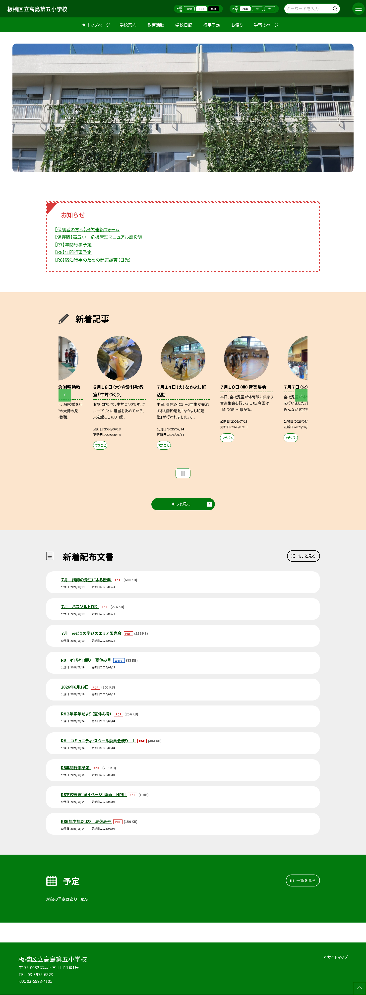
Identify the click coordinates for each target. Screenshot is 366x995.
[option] (183, 108)
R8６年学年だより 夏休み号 (86, 821)
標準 (245, 9)
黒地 (213, 9)
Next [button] (301, 395)
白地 (201, 9)
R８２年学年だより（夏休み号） (87, 714)
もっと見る (181, 504)
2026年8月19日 (75, 687)
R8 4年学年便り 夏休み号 (86, 660)
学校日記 (183, 25)
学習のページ (266, 25)
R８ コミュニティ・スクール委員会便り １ (98, 741)
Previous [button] (65, 395)
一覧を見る (305, 880)
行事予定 (211, 25)
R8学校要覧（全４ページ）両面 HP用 (94, 794)
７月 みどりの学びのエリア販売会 (91, 633)
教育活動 (155, 25)
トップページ (98, 25)
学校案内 (128, 25)
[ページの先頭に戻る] (359, 988)
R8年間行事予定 (76, 767)
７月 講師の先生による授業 (86, 580)
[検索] (335, 7)
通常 (189, 9)
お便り (237, 25)
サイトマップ (337, 957)
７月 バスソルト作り (80, 606)
